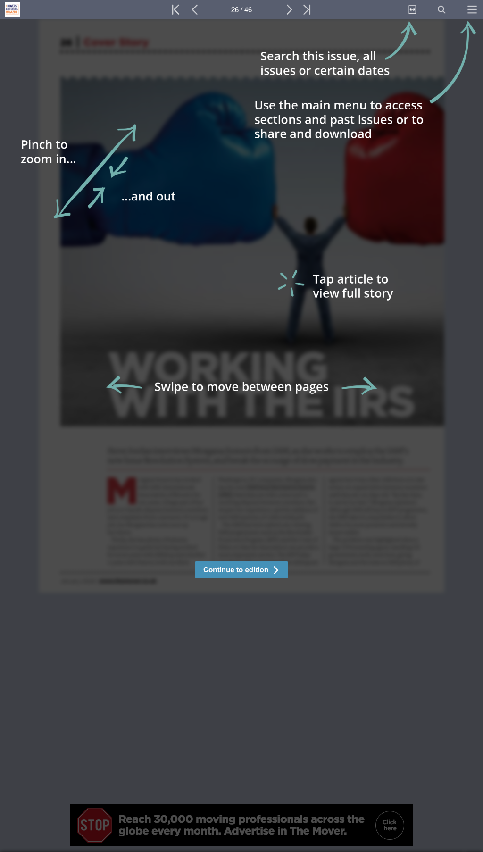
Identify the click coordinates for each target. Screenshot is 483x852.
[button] (241, 571)
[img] (241, 435)
